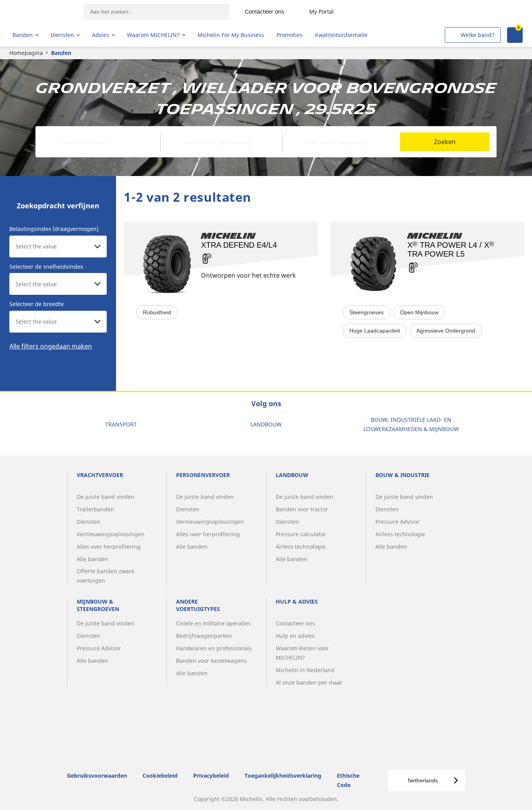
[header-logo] (43, 11)
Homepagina (26, 52)
